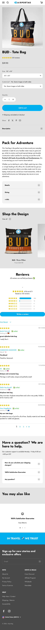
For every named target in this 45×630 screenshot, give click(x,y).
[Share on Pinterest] (16, 120)
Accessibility (6, 604)
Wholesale (28, 582)
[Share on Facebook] (9, 120)
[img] (4, 328)
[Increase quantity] (13, 99)
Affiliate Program (30, 578)
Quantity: (5, 95)
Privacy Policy (6, 582)
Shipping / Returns (8, 600)
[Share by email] (20, 120)
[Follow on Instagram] (9, 611)
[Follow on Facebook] (3, 611)
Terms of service (7, 585)
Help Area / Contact (8, 596)
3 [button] (23, 427)
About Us (5, 574)
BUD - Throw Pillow (19, 260)
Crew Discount (29, 574)
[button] (7, 58)
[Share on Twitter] (12, 120)
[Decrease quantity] (5, 99)
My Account (6, 578)
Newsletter (28, 585)
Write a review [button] (23, 314)
